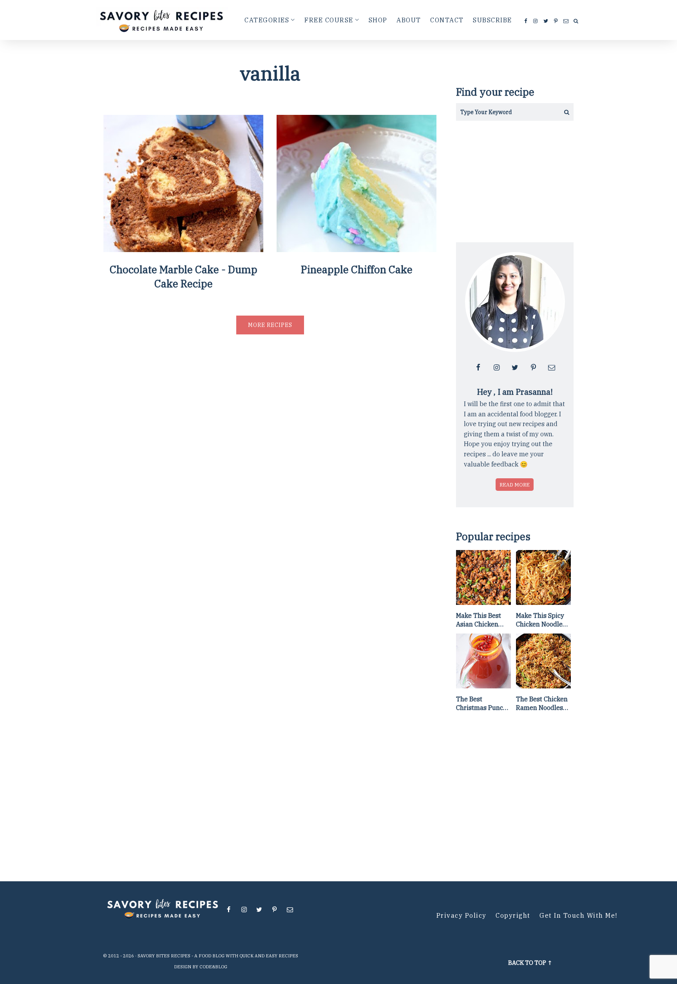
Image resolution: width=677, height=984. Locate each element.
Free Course (328, 20)
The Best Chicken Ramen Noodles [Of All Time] (542, 703)
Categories (266, 20)
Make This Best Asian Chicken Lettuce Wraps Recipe (478, 620)
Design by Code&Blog (200, 966)
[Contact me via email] (566, 21)
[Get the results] (565, 112)
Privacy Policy (461, 915)
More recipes (270, 325)
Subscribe (492, 20)
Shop (378, 20)
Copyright (513, 915)
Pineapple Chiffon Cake (357, 269)
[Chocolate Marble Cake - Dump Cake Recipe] (183, 249)
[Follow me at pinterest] (556, 21)
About (408, 20)
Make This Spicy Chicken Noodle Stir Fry (540, 620)
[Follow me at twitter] (546, 21)
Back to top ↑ (530, 962)
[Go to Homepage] (162, 20)
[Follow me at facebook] (526, 21)
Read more (515, 484)
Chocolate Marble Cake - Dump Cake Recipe (183, 276)
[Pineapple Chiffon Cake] (356, 249)
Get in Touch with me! (578, 915)
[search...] (576, 22)
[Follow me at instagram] (535, 21)
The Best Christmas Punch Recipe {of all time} (481, 703)
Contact (447, 20)
